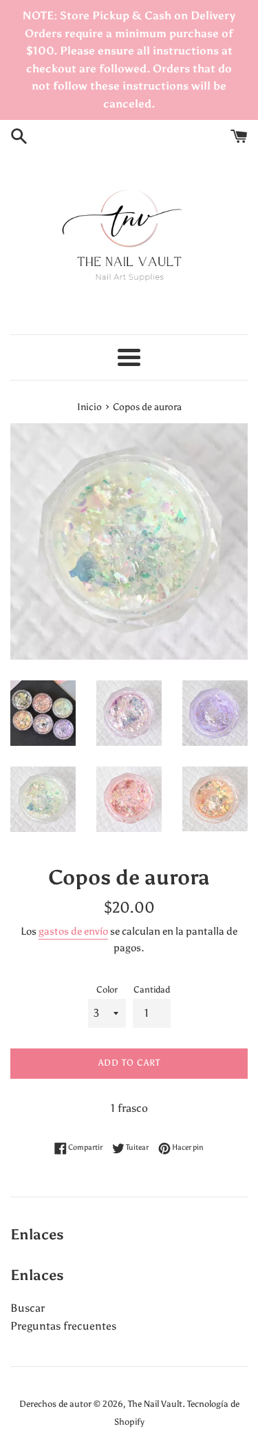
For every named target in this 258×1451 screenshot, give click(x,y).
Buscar (27, 1308)
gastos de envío (73, 931)
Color (107, 989)
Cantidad (151, 989)
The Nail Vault (155, 1404)
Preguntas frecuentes (63, 1325)
